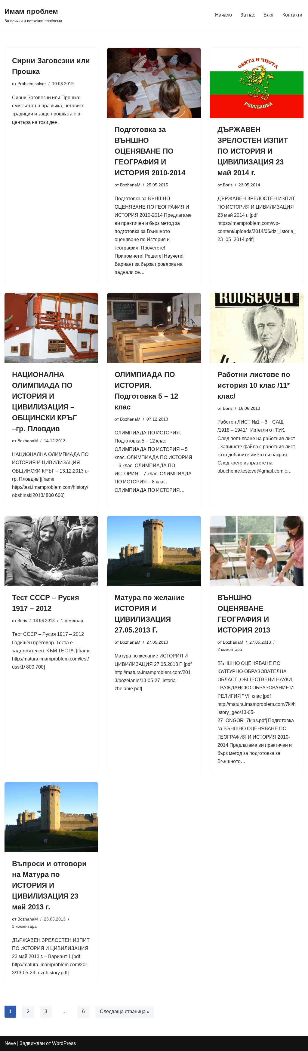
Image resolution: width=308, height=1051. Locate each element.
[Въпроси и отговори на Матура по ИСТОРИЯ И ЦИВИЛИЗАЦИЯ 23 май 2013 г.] (51, 817)
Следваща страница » (124, 1011)
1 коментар (72, 620)
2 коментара (229, 649)
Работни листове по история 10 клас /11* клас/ (253, 385)
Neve (10, 1043)
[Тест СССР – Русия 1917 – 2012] (51, 551)
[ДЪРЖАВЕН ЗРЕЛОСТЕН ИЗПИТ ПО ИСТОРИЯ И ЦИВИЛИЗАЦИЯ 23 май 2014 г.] (256, 83)
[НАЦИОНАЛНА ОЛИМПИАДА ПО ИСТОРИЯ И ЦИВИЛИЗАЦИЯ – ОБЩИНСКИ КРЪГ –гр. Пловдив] (51, 328)
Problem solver (31, 83)
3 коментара (24, 926)
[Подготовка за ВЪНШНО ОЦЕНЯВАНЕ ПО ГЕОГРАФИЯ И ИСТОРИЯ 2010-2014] (154, 83)
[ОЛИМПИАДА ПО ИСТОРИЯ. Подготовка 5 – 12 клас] (154, 328)
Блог (268, 14)
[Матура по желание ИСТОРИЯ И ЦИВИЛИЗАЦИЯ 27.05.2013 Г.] (154, 551)
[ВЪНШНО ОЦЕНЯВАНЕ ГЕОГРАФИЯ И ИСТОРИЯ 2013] (256, 551)
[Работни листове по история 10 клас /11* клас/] (256, 328)
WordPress (64, 1043)
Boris (228, 184)
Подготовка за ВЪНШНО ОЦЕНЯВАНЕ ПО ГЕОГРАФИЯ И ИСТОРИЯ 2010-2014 (150, 151)
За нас (247, 14)
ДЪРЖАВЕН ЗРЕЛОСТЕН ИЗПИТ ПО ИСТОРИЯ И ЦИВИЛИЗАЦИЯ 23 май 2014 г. (252, 151)
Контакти (292, 14)
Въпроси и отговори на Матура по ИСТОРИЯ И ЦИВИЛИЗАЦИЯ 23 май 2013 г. (49, 885)
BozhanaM (130, 184)
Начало (223, 14)
